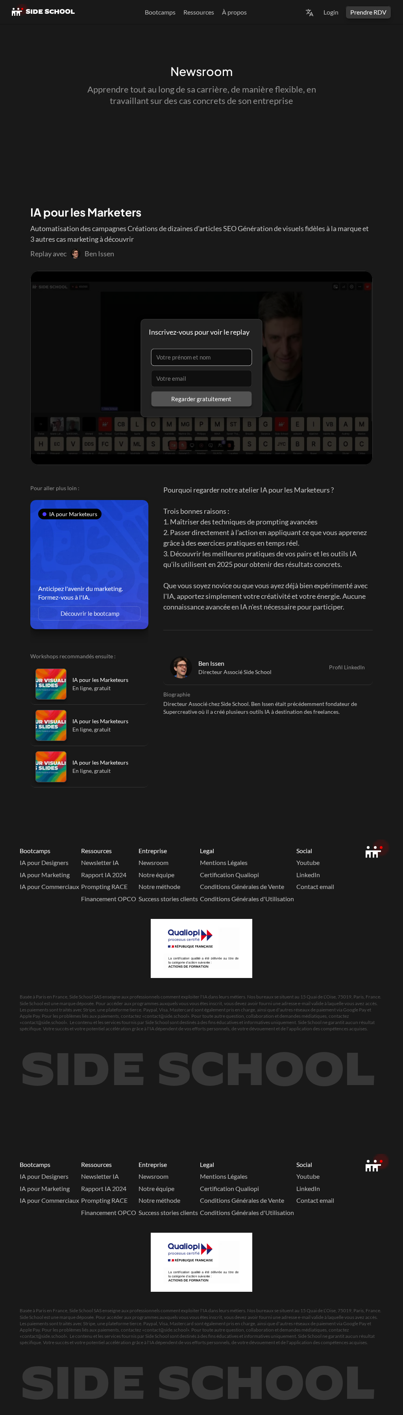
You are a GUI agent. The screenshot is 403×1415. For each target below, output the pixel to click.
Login (331, 12)
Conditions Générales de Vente (242, 886)
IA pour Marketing (45, 874)
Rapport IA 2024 (103, 874)
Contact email (315, 886)
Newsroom (153, 862)
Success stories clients (168, 898)
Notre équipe (156, 874)
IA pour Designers (44, 862)
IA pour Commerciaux (49, 886)
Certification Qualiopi (229, 874)
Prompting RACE (104, 886)
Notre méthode (159, 886)
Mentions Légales (224, 862)
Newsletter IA (100, 862)
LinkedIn (308, 874)
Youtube (308, 862)
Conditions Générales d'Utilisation (247, 898)
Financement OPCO (108, 898)
